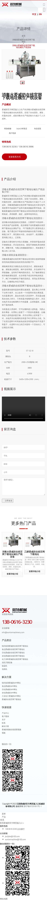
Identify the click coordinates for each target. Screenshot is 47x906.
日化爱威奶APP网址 (9, 689)
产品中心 (5, 713)
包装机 (4, 669)
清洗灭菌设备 (7, 662)
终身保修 (7, 128)
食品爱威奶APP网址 (9, 686)
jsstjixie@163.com (12, 836)
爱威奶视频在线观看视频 (11, 729)
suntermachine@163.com (15, 839)
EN (40, 14)
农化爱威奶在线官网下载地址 (13, 656)
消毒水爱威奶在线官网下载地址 (17, 218)
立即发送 (8, 500)
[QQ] (3, 796)
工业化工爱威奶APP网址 (11, 696)
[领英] (14, 796)
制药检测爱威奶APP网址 (11, 682)
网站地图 (4, 899)
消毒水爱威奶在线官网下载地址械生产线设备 (12, 554)
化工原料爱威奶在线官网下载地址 (15, 659)
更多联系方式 (14, 157)
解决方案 (5, 726)
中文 (34, 14)
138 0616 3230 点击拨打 (15, 829)
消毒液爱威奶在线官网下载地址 (23, 41)
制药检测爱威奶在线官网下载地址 (15, 646)
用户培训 (12, 133)
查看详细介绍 (12, 574)
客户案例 (5, 716)
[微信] (19, 796)
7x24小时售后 (21, 128)
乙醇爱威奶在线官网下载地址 (34, 553)
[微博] (8, 796)
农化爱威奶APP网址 (9, 692)
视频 (3, 732)
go (44, 10)
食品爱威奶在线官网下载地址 (13, 649)
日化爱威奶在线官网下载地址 (13, 652)
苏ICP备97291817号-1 (33, 806)
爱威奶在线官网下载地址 (11, 699)
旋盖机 (4, 665)
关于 (3, 719)
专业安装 (37, 128)
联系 (3, 723)
